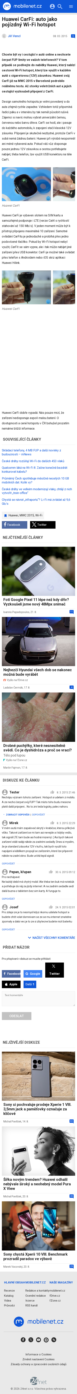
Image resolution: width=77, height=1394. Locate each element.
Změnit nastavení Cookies (38, 1359)
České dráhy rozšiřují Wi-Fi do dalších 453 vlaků (33, 461)
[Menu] (71, 7)
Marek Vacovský (12, 1266)
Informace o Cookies (38, 1354)
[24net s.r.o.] (38, 1383)
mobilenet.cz (57, 1290)
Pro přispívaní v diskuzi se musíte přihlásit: (26, 958)
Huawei (13, 515)
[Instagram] (46, 1341)
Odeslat (16, 1016)
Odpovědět (38, 814)
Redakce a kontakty (37, 1290)
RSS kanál (31, 1305)
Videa (7, 1300)
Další (29, 984)
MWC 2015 (26, 515)
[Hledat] (60, 7)
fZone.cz (55, 1300)
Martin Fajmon (11, 767)
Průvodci (9, 1305)
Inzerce (30, 1300)
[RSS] (53, 1341)
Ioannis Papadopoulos (16, 612)
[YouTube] (38, 1341)
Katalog (8, 1295)
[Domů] (22, 6)
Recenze (9, 1290)
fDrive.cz (55, 1295)
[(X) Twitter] (30, 1341)
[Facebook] (23, 1341)
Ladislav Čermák (13, 687)
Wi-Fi (38, 515)
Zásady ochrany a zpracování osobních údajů (38, 1364)
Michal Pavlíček (12, 1121)
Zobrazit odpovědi (18, 814)
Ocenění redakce (35, 1295)
